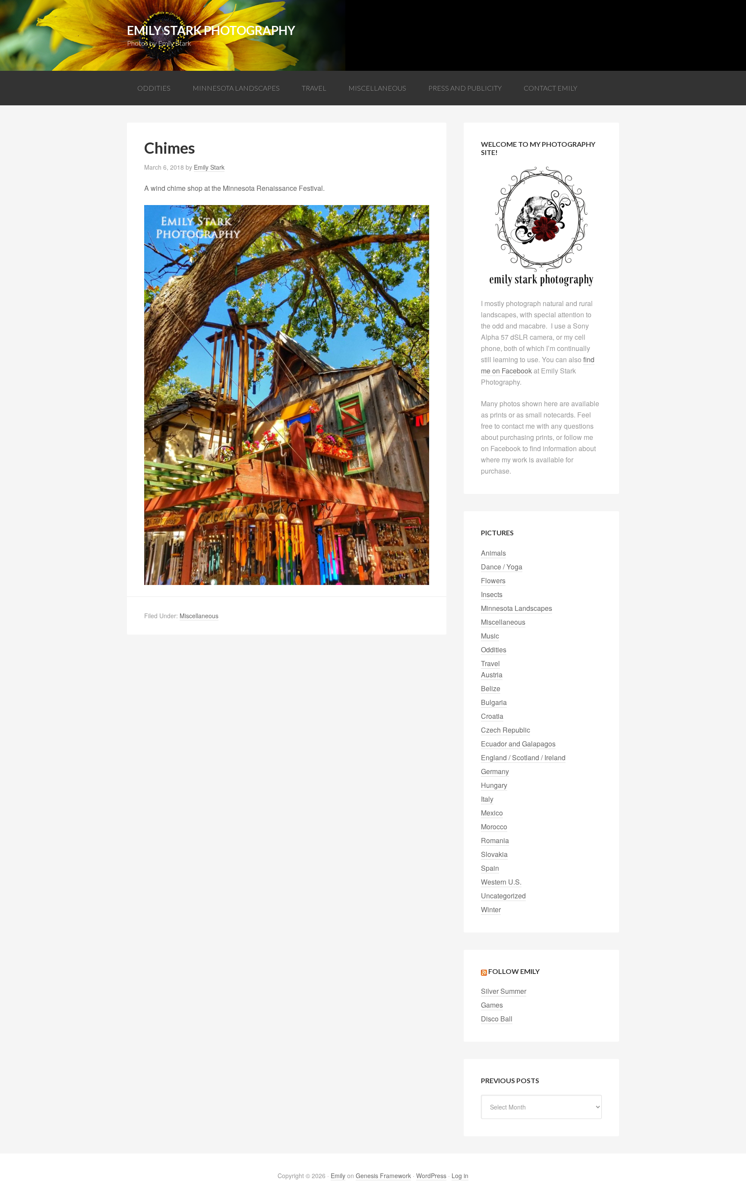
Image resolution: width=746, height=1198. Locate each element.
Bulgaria (494, 702)
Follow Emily (514, 971)
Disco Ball (496, 1019)
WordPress (431, 1175)
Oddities (493, 649)
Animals (493, 553)
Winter (491, 909)
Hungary (494, 785)
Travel (490, 663)
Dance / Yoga (501, 567)
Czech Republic (505, 730)
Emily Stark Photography (211, 30)
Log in (460, 1175)
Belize (490, 688)
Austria (492, 675)
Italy (487, 799)
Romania (495, 840)
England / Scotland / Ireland (523, 757)
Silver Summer (503, 991)
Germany (495, 771)
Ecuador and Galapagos (518, 744)
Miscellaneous (199, 615)
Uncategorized (503, 896)
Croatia (492, 716)
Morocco (494, 826)
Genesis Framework (383, 1175)
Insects (492, 594)
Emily (338, 1175)
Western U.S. (501, 882)
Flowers (493, 580)
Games (492, 1005)
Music (490, 636)
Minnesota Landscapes (516, 608)
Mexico (492, 813)
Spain (490, 868)
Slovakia (494, 854)
